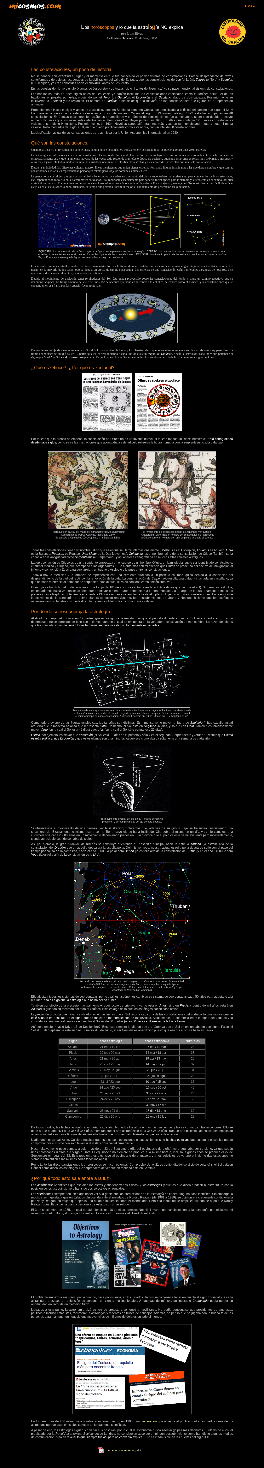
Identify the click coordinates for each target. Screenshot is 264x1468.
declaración (149, 1421)
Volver (251, 6)
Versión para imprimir (120, 1450)
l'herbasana (128, 38)
